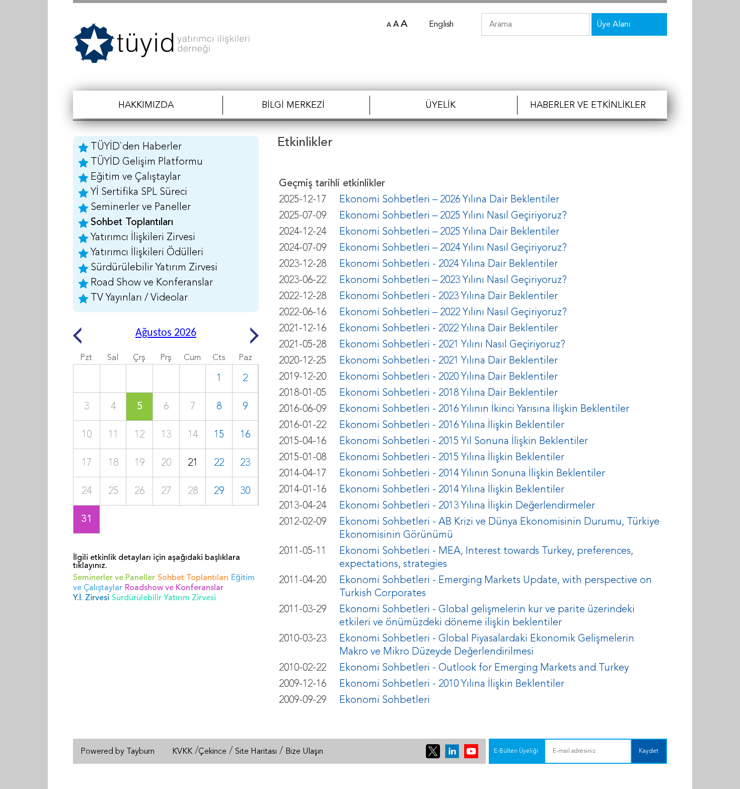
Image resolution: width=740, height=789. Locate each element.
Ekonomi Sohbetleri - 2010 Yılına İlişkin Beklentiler (451, 684)
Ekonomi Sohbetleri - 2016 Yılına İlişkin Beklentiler (451, 425)
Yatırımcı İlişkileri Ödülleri (147, 253)
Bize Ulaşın (304, 752)
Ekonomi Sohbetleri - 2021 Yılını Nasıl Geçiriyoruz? (452, 345)
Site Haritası (256, 752)
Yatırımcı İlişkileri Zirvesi (143, 238)
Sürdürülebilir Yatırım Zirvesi (154, 268)
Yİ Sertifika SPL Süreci (139, 192)
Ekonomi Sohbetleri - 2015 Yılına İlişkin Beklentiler (451, 458)
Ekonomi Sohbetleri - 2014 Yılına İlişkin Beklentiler (451, 490)
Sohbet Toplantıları (132, 223)
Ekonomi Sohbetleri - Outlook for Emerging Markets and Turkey (484, 668)
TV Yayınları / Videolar (139, 298)
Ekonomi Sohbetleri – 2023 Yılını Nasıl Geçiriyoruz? (453, 280)
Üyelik (440, 105)
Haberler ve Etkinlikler (588, 105)
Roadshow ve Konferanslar (174, 588)
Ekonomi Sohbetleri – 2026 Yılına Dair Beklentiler (449, 200)
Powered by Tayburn (118, 752)
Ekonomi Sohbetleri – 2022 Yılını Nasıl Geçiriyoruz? (453, 313)
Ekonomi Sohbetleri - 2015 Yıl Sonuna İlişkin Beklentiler (463, 442)
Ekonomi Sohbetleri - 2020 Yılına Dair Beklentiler (448, 377)
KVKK (182, 752)
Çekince (212, 752)
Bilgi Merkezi (293, 105)
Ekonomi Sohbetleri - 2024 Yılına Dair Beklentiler (448, 264)
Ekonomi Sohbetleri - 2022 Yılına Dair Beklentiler (448, 329)
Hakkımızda (146, 105)
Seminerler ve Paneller (141, 207)
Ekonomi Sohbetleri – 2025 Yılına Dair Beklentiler (449, 232)
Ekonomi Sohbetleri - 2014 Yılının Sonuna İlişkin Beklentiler (472, 474)
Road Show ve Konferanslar (152, 283)
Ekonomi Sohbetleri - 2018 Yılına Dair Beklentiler (448, 393)
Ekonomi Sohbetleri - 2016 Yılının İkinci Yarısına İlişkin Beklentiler (484, 409)
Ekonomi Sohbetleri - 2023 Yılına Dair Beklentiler (448, 297)
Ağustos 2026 (165, 333)
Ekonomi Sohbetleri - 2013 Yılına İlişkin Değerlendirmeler (467, 506)
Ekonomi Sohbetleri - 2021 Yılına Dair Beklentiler (448, 361)
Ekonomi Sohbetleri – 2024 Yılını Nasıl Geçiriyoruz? (453, 248)
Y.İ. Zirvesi (91, 598)
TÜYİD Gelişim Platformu (147, 162)
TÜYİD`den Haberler (136, 147)
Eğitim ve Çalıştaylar (136, 177)
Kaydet (648, 751)
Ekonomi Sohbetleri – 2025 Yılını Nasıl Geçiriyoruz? (453, 216)
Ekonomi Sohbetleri (384, 700)
